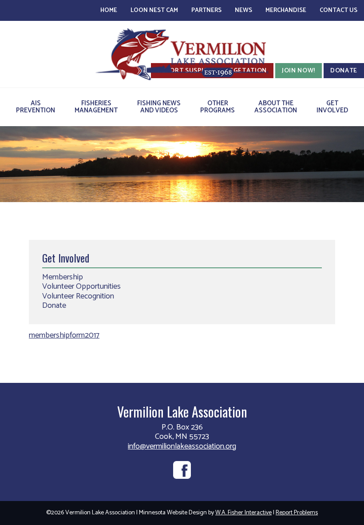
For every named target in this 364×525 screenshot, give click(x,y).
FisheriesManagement (96, 107)
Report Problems (297, 513)
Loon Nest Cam (154, 10)
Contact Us (338, 10)
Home (108, 10)
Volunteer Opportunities (81, 286)
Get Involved (65, 258)
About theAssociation (275, 107)
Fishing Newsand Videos (159, 107)
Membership (62, 277)
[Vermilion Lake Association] (182, 54)
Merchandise (285, 10)
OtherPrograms (217, 107)
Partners (206, 10)
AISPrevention (35, 107)
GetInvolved (332, 107)
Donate (54, 305)
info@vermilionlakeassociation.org (182, 446)
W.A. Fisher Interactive (243, 513)
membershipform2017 (64, 335)
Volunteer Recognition (78, 296)
